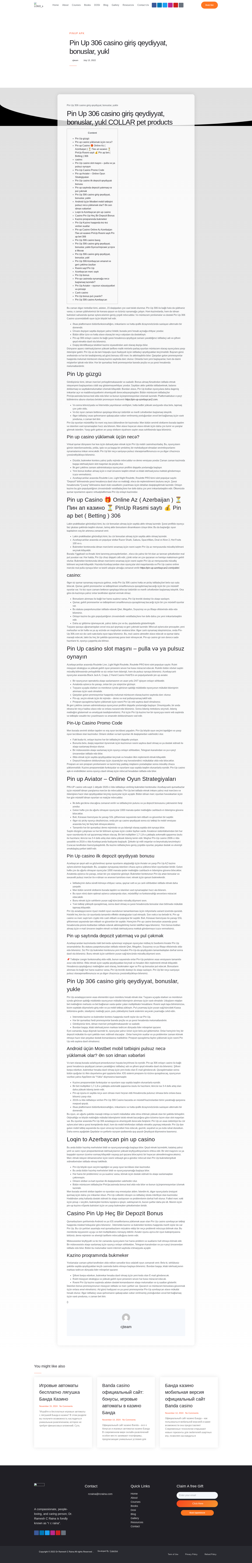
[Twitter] (165, 5)
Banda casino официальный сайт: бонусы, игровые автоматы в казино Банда (123, 1399)
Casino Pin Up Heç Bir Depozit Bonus (94, 215)
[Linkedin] (159, 5)
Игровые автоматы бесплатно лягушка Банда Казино (59, 1392)
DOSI (97, 5)
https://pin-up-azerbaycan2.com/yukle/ (159, 568)
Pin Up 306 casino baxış (87, 240)
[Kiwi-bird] (181, 5)
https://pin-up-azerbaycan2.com (141, 399)
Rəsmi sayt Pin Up (84, 268)
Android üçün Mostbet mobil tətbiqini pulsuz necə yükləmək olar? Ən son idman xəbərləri (94, 205)
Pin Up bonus (82, 275)
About (65, 5)
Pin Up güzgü (82, 138)
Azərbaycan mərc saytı (87, 271)
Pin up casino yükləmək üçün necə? (93, 142)
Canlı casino (81, 292)
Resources (128, 5)
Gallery (115, 5)
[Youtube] (175, 5)
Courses (76, 5)
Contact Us (143, 5)
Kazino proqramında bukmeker (91, 219)
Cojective (114, 1551)
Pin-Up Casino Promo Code (89, 170)
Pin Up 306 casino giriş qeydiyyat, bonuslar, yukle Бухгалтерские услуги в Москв (95, 247)
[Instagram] (170, 5)
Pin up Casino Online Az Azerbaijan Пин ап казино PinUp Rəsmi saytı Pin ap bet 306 (94, 233)
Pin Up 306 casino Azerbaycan (91, 299)
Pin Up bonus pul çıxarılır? (88, 296)
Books (87, 5)
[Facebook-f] (154, 5)
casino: (79, 159)
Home (55, 5)
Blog (105, 5)
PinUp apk (77, 33)
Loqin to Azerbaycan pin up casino (93, 212)
